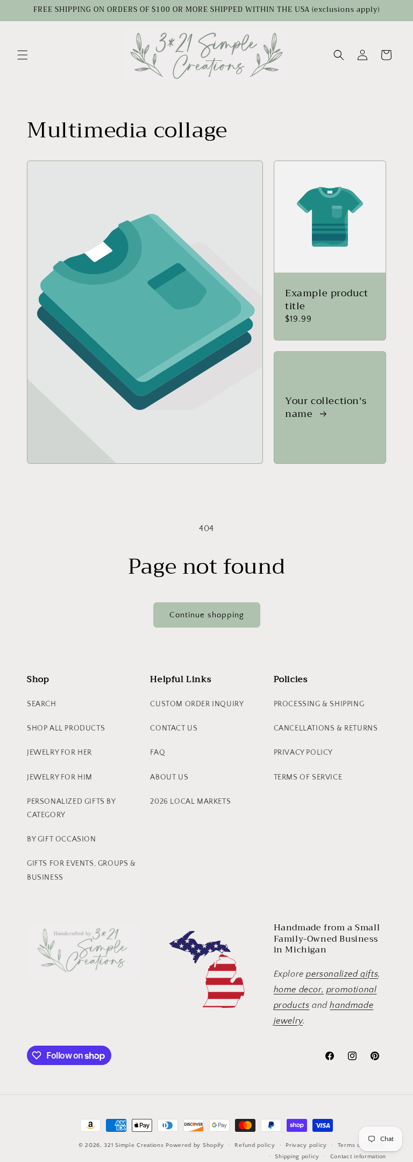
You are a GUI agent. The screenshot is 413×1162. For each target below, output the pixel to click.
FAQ (157, 752)
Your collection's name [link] (325, 407)
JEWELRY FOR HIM (59, 777)
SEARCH (41, 704)
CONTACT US (173, 728)
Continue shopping (206, 615)
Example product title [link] (326, 299)
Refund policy (254, 1145)
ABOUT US (169, 777)
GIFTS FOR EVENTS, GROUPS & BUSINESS (81, 870)
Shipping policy (297, 1156)
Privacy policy (306, 1145)
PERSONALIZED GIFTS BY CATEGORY (71, 808)
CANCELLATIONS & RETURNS (326, 728)
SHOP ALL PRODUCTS (66, 728)
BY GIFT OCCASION (61, 839)
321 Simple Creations (133, 1145)
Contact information (358, 1156)
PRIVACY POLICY (303, 752)
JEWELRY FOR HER (59, 752)
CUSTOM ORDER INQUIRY (197, 704)
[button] (22, 55)
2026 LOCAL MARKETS (190, 801)
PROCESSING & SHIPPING (319, 704)
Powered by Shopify (195, 1145)
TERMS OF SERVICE (308, 777)
